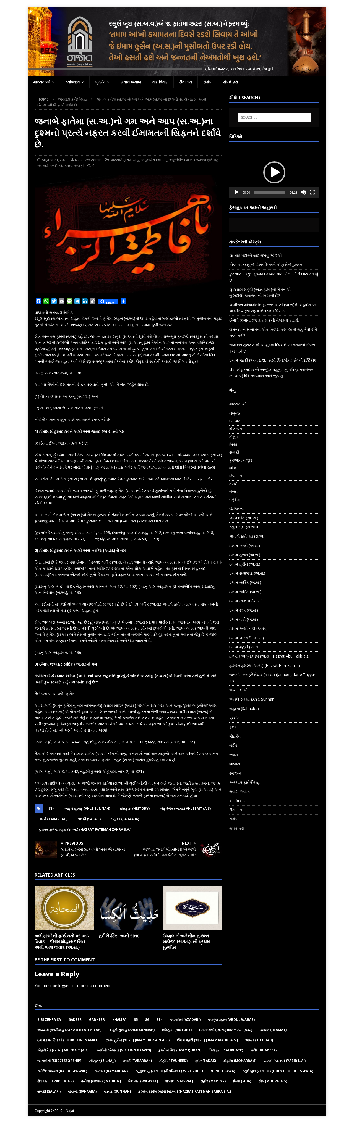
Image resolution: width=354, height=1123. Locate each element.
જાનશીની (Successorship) (59, 1060)
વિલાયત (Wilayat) (143, 1081)
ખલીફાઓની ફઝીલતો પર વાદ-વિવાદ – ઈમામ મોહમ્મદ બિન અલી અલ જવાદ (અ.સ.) (62, 941)
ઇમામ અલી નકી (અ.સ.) (248, 628)
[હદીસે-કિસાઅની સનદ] (128, 908)
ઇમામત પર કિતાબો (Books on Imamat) (67, 1040)
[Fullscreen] (312, 192)
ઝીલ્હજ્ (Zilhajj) (102, 1060)
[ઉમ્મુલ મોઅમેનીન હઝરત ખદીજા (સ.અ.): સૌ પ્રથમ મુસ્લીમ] (192, 908)
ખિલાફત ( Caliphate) (226, 1050)
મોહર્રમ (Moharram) (239, 1060)
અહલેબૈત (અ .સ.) (154, 159)
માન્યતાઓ (41, 82)
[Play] (236, 192)
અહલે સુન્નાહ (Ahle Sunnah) (87, 808)
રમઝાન (235, 773)
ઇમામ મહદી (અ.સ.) (245, 646)
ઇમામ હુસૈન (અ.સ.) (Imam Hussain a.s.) (138, 1040)
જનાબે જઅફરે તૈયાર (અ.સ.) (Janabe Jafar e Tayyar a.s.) (272, 677)
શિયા (233, 444)
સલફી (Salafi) (89, 819)
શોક (232, 467)
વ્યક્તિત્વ (73, 82)
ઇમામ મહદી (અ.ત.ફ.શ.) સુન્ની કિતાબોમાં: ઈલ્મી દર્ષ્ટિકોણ (273, 360)
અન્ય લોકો (238, 690)
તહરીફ (234, 499)
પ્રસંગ (100, 82)
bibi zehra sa (49, 1019)
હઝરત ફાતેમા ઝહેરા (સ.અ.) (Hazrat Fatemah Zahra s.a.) (85, 829)
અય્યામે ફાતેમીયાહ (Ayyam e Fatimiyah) (69, 1029)
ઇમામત (235, 421)
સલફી (79, 165)
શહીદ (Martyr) (213, 1081)
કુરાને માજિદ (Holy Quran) (179, 1050)
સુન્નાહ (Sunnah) (117, 1091)
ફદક (233, 727)
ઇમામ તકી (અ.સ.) (243, 619)
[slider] (269, 192)
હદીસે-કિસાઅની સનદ (119, 936)
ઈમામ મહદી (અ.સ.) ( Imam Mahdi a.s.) (207, 1040)
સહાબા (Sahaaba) (125, 819)
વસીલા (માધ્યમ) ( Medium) (101, 1081)
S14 (51, 808)
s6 (147, 1019)
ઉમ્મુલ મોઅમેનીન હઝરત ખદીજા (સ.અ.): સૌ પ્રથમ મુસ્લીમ (186, 941)
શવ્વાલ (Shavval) (179, 1081)
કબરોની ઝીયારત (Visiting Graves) (123, 1050)
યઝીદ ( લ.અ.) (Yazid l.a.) (285, 1060)
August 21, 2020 (54, 159)
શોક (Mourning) (273, 1081)
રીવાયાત (185, 82)
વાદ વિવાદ (160, 82)
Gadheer (97, 1019)
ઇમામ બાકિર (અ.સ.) (245, 582)
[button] (274, 172)
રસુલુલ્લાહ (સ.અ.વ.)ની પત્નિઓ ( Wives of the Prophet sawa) (185, 1071)
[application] (274, 172)
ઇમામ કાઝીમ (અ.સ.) (246, 600)
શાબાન (234, 763)
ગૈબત (233, 491)
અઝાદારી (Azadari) (185, 1019)
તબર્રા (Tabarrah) (53, 819)
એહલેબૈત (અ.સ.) (182, 159)
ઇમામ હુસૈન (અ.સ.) (244, 564)
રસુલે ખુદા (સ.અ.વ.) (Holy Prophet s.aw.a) (278, 1071)
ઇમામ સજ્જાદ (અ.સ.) (247, 573)
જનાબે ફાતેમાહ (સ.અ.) (247, 536)
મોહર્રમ (235, 736)
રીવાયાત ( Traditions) (55, 1081)
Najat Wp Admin (88, 159)
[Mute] (303, 192)
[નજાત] (177, 73)
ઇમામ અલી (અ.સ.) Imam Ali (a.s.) (225, 1029)
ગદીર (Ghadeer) (264, 1050)
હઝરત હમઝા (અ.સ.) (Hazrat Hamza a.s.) (264, 665)
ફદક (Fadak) (205, 1060)
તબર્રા (54, 165)
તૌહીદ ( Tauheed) (173, 1060)
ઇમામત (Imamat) (273, 1029)
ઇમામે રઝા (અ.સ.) (243, 610)
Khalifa (119, 1019)
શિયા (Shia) (242, 1081)
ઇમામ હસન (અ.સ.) (244, 554)
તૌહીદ (234, 436)
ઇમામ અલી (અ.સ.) (244, 545)
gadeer (75, 1019)
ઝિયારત (235, 475)
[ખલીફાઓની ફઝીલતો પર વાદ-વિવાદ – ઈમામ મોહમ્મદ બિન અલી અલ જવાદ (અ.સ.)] (64, 908)
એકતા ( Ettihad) (259, 1040)
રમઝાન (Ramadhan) (111, 1071)
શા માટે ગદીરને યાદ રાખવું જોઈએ (255, 255)
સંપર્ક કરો (230, 82)
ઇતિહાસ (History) (135, 808)
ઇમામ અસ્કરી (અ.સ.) (246, 637)
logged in (66, 985)
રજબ (233, 754)
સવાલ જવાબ (131, 82)
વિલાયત (235, 428)
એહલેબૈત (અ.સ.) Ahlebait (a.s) (185, 808)
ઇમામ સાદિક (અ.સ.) (245, 591)
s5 (136, 1019)
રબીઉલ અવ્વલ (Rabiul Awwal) (62, 1071)
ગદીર (233, 745)
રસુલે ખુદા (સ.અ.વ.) (245, 527)
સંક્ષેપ (207, 82)
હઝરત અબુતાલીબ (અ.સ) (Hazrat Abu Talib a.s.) (270, 656)
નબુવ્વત (235, 413)
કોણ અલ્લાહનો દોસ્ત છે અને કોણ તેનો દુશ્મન (265, 264)
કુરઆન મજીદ (241, 460)
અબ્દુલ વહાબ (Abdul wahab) (231, 1019)
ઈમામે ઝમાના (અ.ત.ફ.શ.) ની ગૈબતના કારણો (264, 320)
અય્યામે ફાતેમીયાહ (124, 159)
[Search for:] (274, 117)
